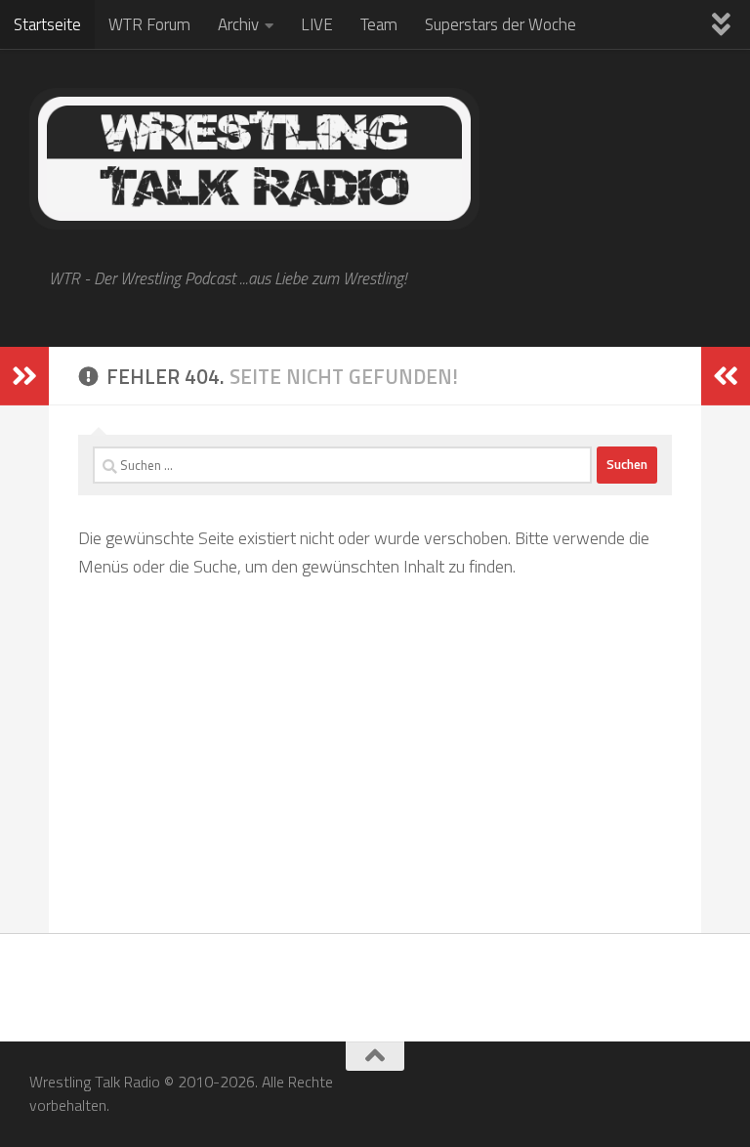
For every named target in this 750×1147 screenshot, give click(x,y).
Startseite (47, 24)
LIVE (317, 24)
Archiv (238, 24)
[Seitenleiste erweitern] (24, 376)
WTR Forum (149, 24)
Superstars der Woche (500, 24)
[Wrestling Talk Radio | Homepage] (254, 159)
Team (378, 24)
